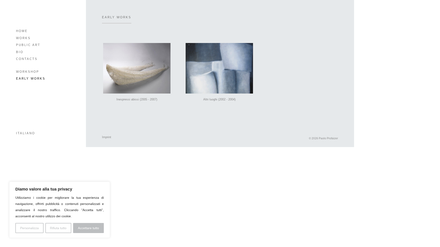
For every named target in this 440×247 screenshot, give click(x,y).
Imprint (106, 137)
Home (22, 31)
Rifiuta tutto (58, 228)
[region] (59, 210)
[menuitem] (38, 133)
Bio (19, 52)
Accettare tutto (88, 228)
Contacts (27, 59)
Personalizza (29, 228)
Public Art (28, 45)
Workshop (27, 71)
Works (23, 38)
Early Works (30, 78)
